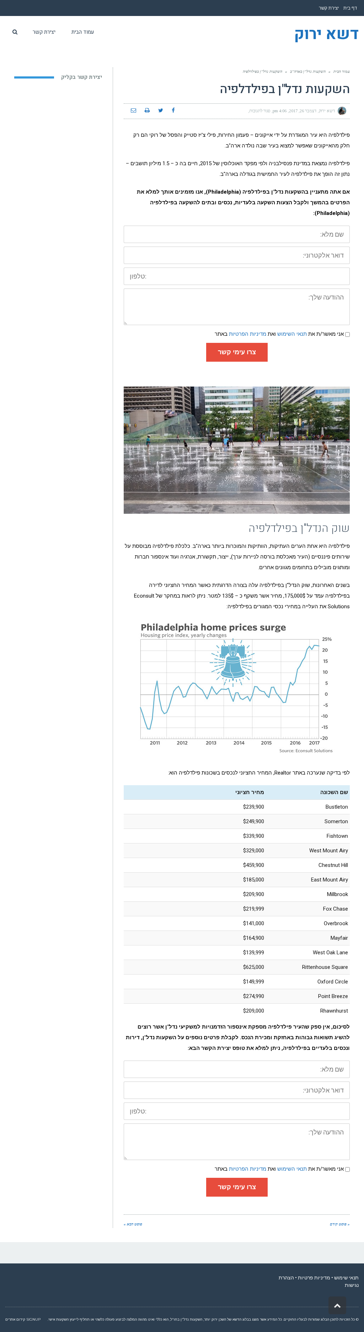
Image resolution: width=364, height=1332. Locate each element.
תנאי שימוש (346, 1277)
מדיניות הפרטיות (247, 334)
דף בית (350, 8)
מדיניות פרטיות (314, 1277)
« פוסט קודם (340, 1224)
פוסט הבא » (133, 1224)
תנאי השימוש (292, 334)
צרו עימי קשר (237, 352)
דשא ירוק (326, 34)
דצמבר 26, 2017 (302, 110)
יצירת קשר (329, 8)
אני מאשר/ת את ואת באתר (279, 334)
